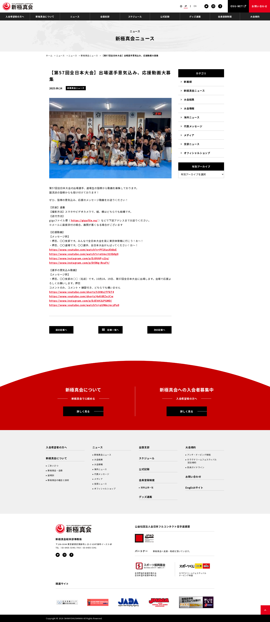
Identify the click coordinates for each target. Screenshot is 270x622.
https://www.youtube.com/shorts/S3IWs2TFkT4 (81, 292)
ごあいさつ (53, 465)
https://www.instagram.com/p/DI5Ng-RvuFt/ (79, 263)
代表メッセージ (193, 126)
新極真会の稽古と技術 (58, 480)
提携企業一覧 (147, 487)
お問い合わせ (193, 476)
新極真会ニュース (89, 55)
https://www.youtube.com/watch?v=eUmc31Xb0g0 (83, 254)
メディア (189, 135)
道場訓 (51, 475)
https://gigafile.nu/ (84, 220)
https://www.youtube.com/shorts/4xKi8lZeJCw (81, 296)
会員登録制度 (225, 16)
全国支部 (105, 16)
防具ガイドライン (195, 467)
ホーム (49, 55)
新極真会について (45, 16)
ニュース (74, 16)
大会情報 (189, 108)
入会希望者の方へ (15, 16)
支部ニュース (192, 144)
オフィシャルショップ (197, 153)
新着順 (188, 82)
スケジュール (135, 16)
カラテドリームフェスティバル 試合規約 (201, 461)
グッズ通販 (195, 16)
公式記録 (165, 16)
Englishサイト (194, 487)
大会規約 (255, 16)
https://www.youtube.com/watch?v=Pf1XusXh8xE (83, 249)
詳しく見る (83, 411)
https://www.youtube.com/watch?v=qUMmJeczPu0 (84, 305)
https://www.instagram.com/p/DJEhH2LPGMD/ (80, 300)
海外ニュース (192, 117)
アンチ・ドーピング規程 (198, 454)
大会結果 (189, 99)
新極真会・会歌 (55, 470)
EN (195, 6)
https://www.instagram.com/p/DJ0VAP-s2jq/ (79, 258)
